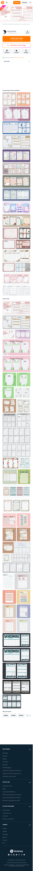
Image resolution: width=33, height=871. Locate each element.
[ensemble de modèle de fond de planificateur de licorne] (16, 314)
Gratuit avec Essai (16, 39)
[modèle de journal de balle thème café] (16, 234)
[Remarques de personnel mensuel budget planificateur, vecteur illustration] (8, 726)
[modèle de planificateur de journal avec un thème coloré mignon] (8, 259)
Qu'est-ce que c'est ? (19, 57)
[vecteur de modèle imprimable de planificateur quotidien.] (16, 182)
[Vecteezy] (2, 2)
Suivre (27, 33)
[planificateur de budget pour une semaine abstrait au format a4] (23, 691)
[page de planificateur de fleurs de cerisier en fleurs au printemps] (16, 221)
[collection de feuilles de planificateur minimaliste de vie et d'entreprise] (16, 326)
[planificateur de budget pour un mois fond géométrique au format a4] (22, 678)
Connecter (24, 2)
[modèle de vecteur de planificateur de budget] (21, 577)
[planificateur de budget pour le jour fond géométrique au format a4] (9, 665)
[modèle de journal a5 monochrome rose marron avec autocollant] (10, 270)
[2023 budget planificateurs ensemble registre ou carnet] (9, 508)
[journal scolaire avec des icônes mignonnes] (16, 169)
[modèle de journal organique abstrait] (16, 281)
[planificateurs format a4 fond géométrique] (9, 465)
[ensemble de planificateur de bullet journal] (9, 113)
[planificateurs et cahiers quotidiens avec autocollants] (10, 302)
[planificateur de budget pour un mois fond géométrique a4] (9, 679)
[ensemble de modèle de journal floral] (16, 195)
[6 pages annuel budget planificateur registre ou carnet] (9, 493)
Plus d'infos (7, 60)
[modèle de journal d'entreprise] (16, 141)
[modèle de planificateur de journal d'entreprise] (16, 208)
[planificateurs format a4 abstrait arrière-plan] (9, 479)
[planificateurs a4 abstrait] (8, 576)
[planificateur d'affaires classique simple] (9, 98)
